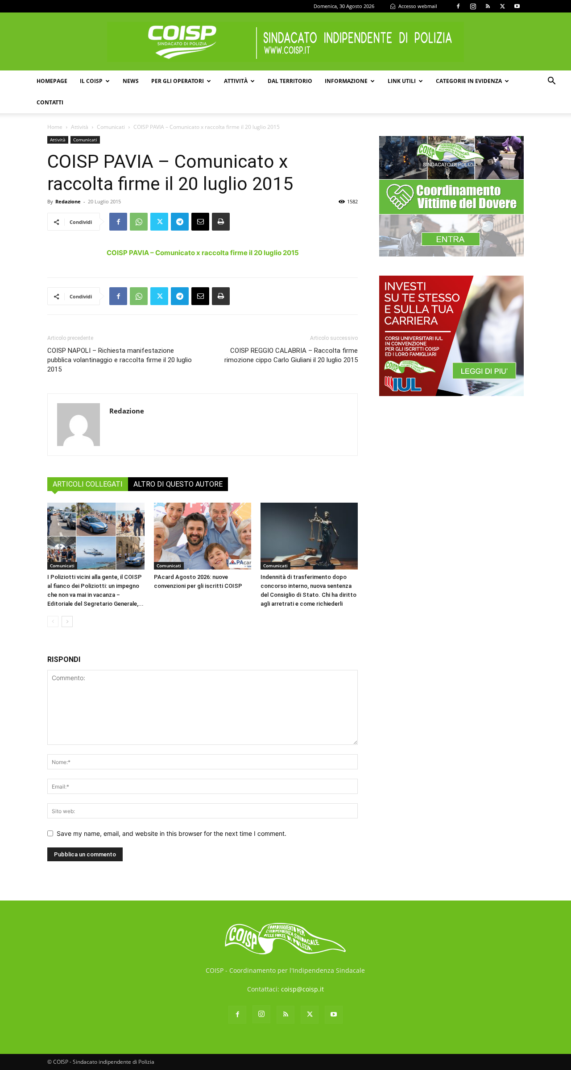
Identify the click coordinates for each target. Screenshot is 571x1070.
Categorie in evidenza (469, 81)
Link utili (402, 81)
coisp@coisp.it (302, 989)
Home (54, 127)
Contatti (50, 102)
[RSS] (487, 6)
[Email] (200, 222)
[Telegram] (180, 222)
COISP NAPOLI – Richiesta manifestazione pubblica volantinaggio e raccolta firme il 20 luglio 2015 (119, 360)
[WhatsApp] (139, 222)
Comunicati (111, 127)
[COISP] (285, 42)
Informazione (346, 81)
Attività (236, 81)
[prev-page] (52, 621)
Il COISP (91, 81)
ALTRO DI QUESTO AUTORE (178, 484)
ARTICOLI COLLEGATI (88, 484)
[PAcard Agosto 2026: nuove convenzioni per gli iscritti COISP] (202, 536)
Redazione (68, 201)
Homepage (52, 81)
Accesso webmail (417, 6)
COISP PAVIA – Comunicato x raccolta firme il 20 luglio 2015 (203, 252)
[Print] (221, 222)
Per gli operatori (177, 81)
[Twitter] (502, 6)
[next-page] (67, 621)
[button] (551, 82)
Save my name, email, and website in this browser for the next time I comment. (171, 833)
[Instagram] (473, 6)
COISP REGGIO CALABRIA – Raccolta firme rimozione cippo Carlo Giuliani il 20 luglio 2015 (291, 355)
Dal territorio (290, 81)
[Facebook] (458, 6)
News (131, 81)
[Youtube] (517, 6)
